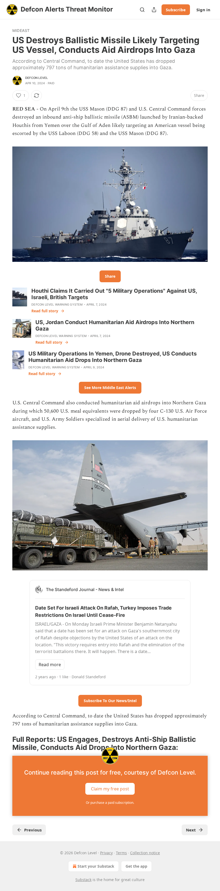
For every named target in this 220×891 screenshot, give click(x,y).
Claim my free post (110, 789)
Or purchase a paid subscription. (110, 802)
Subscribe (176, 9)
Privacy (106, 852)
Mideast (21, 30)
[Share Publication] (154, 9)
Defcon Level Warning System (57, 304)
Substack (83, 879)
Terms (121, 852)
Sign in (203, 9)
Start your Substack (96, 866)
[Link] (5, 743)
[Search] (142, 9)
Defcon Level (36, 78)
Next (191, 830)
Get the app (136, 866)
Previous (33, 830)
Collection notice (145, 852)
